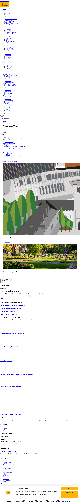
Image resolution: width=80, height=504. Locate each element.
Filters (1, 298)
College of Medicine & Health (11, 149)
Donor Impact (8, 55)
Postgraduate (8, 16)
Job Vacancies (8, 39)
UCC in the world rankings (11, 33)
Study (4, 130)
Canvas (4, 476)
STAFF (4, 471)
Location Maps (12, 456)
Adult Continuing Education (11, 19)
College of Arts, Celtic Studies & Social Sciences (15, 146)
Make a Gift (8, 58)
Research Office (9, 27)
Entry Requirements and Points (9, 143)
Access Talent (8, 46)
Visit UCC (8, 40)
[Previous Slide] (10, 279)
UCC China (8, 42)
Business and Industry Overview (12, 45)
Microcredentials (9, 20)
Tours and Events (6, 154)
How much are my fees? (10, 21)
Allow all (69, 488)
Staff (4, 10)
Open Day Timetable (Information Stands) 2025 (17, 159)
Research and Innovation (8, 462)
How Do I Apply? (6, 140)
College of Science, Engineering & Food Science (15, 148)
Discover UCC (6, 463)
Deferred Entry (6, 152)
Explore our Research (10, 30)
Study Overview (9, 14)
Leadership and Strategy (10, 36)
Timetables (5, 477)
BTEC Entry (8, 151)
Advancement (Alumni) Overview (12, 52)
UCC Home (5, 128)
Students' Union (6, 479)
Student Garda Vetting (7, 153)
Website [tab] (4, 121)
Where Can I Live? (9, 142)
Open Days (8, 155)
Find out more (6, 276)
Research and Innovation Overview (13, 23)
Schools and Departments (11, 37)
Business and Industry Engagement (10, 464)
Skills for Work (9, 47)
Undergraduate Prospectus (8, 139)
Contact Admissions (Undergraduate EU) (11, 161)
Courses (4, 137)
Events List (8, 160)
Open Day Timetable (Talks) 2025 (15, 157)
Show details (65, 501)
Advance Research (9, 48)
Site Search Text (5, 118)
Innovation (8, 28)
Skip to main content (4, 1)
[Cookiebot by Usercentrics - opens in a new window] (8, 501)
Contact (4, 473)
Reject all (70, 496)
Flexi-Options (5, 144)
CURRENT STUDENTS (8, 472)
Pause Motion (3, 280)
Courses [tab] (4, 122)
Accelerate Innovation (10, 49)
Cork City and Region (10, 41)
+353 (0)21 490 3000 (4, 456)
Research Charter (9, 24)
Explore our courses (7, 242)
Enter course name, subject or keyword (8, 295)
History (7, 34)
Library (4, 474)
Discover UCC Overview (11, 32)
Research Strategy (9, 25)
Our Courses (8, 13)
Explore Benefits (9, 57)
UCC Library (8, 38)
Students (4, 9)
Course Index (3, 288)
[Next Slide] (2, 282)
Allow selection (69, 492)
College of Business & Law (11, 147)
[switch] (36, 501)
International (8, 17)
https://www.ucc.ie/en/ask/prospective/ (10, 443)
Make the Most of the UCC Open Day (15, 156)
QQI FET (5, 145)
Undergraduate (8, 15)
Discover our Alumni (10, 56)
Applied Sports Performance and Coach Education (15, 138)
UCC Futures (8, 29)
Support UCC (8, 50)
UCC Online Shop (6, 480)
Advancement (5, 465)
